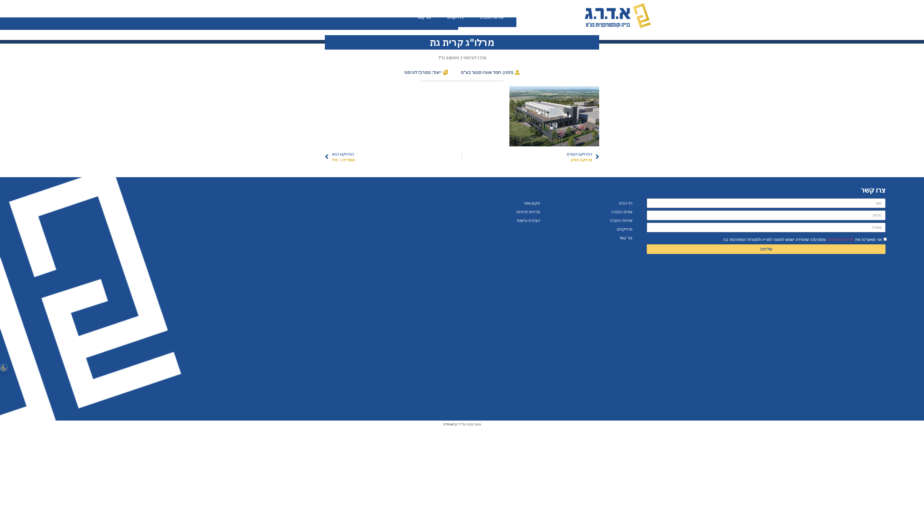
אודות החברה (531, 17)
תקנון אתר (532, 203)
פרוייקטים (455, 17)
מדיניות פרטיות (528, 211)
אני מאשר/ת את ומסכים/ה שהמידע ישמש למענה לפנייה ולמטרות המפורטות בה (802, 239)
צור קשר (424, 17)
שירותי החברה (492, 17)
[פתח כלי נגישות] (4, 368)
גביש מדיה (450, 424)
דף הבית (566, 17)
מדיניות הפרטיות (840, 239)
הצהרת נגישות (528, 220)
